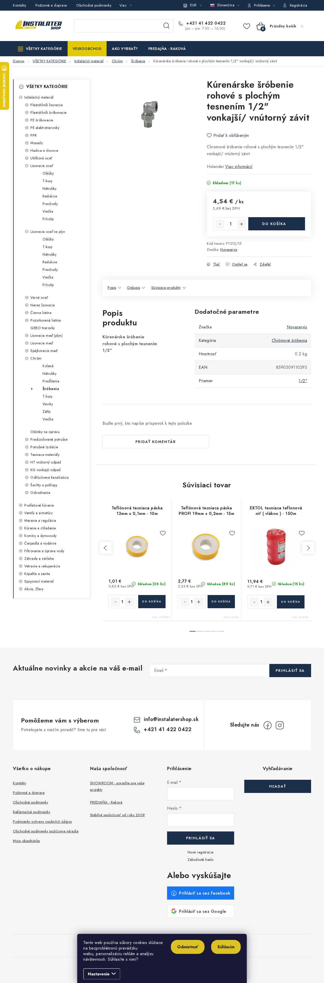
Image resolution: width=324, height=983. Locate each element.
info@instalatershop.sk (171, 719)
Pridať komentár (155, 441)
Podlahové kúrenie (39, 505)
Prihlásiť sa (290, 670)
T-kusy (47, 180)
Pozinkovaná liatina (45, 320)
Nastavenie (99, 974)
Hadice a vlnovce (44, 150)
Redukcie (50, 196)
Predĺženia (51, 381)
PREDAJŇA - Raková (106, 802)
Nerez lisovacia (42, 305)
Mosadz (36, 142)
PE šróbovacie (41, 120)
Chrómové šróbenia (289, 340)
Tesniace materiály (44, 454)
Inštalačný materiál (39, 97)
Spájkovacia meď (43, 350)
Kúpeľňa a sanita (37, 573)
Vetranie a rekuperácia (42, 566)
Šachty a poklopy (43, 485)
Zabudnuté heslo (201, 859)
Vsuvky (48, 403)
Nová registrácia (201, 852)
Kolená (48, 365)
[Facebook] (268, 725)
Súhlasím (225, 947)
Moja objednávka (26, 840)
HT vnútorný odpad (45, 462)
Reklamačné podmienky (31, 811)
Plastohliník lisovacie (46, 104)
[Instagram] (280, 725)
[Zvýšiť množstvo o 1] (241, 224)
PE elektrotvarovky (44, 127)
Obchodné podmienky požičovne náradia (45, 831)
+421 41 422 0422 (205, 23)
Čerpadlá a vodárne (40, 543)
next (308, 548)
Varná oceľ (39, 297)
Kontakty (19, 5)
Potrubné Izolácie (44, 447)
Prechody (50, 203)
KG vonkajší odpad (45, 469)
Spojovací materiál (39, 581)
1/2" (303, 381)
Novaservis (228, 249)
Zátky (47, 411)
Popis (112, 287)
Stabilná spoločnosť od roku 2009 (117, 815)
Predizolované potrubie (48, 439)
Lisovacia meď (41, 343)
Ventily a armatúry (38, 512)
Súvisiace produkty (166, 287)
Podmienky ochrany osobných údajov (42, 821)
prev (105, 548)
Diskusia (133, 287)
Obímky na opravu (44, 431)
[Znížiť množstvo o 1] (219, 224)
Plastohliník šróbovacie (48, 112)
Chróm (36, 358)
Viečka (48, 211)
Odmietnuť (187, 947)
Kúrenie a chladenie (40, 528)
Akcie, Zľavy (33, 588)
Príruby (48, 218)
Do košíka (274, 223)
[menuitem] (40, 48)
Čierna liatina (40, 312)
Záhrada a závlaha (39, 558)
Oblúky (48, 173)
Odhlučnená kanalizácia (49, 477)
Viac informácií (239, 167)
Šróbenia (51, 388)
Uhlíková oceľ (41, 158)
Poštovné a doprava (51, 5)
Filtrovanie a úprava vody (44, 550)
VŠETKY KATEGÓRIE (47, 86)
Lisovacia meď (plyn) (46, 335)
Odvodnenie (40, 492)
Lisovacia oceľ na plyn (47, 231)
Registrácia (298, 5)
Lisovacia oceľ (41, 165)
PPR (33, 135)
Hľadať (166, 25)
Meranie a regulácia (40, 520)
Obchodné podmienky (93, 5)
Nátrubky (49, 188)
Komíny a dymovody (40, 535)
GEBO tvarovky (42, 327)
